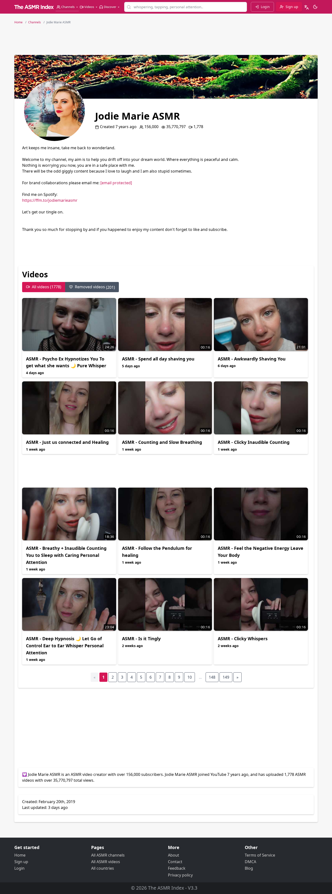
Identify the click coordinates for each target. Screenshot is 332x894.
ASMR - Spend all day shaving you (158, 359)
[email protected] (116, 182)
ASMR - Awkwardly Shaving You (252, 359)
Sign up (21, 861)
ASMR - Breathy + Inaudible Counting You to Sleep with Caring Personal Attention (66, 555)
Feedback (176, 868)
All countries (102, 868)
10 (189, 677)
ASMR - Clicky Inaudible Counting (253, 442)
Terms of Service (260, 855)
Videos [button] (89, 7)
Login (19, 868)
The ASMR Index (166, 888)
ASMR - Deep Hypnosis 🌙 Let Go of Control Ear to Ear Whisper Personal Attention (65, 646)
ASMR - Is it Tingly (141, 638)
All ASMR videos (105, 861)
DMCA (250, 861)
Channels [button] (68, 7)
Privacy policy (180, 875)
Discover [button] (110, 7)
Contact (175, 861)
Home (20, 855)
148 (212, 677)
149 (226, 677)
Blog (249, 868)
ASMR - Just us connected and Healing (67, 442)
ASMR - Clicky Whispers (243, 638)
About (173, 855)
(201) (95, 287)
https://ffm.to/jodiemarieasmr (50, 200)
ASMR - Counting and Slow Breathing (162, 442)
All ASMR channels (108, 855)
